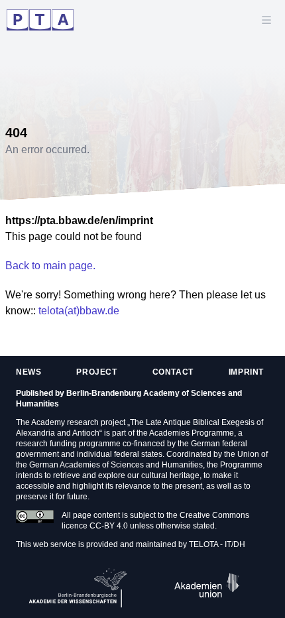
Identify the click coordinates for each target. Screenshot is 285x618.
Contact (173, 372)
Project (96, 372)
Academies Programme (191, 433)
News (28, 372)
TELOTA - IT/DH (217, 544)
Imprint (246, 372)
